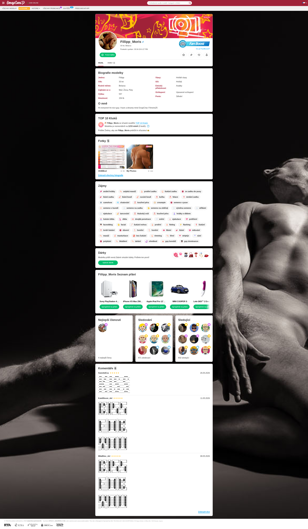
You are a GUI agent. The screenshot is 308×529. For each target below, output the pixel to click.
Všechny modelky (9, 8)
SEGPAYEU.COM (60, 521)
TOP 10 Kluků (142, 123)
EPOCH (51, 521)
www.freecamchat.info (34, 521)
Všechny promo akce (51, 8)
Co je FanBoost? (203, 49)
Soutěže (66, 8)
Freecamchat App (82, 8)
